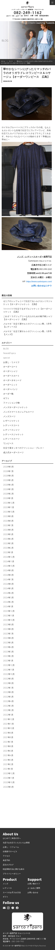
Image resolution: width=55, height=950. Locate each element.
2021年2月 (8, 764)
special (6, 357)
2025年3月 (8, 543)
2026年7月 (8, 471)
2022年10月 (9, 674)
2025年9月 (8, 516)
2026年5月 (8, 480)
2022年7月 (8, 687)
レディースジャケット (13, 434)
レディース (7, 888)
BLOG (6, 348)
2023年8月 (8, 629)
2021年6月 (8, 746)
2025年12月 (8, 502)
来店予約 (6, 860)
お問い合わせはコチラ (41, 286)
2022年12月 (9, 665)
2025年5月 (8, 534)
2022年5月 (8, 696)
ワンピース (8, 443)
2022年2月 (8, 710)
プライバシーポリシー (12, 874)
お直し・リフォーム (11, 847)
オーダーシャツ (10, 371)
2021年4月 (8, 755)
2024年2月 (8, 602)
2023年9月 (8, 624)
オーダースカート (11, 375)
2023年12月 (9, 611)
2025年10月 (8, 511)
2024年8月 (8, 575)
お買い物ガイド (34, 884)
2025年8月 (8, 521)
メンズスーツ (9, 416)
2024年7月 (8, 579)
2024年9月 (8, 570)
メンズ (5, 884)
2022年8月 (8, 683)
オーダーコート (10, 366)
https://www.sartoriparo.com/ (39, 281)
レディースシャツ (11, 430)
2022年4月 (8, 701)
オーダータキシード (12, 380)
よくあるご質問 (34, 888)
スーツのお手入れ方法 (12, 892)
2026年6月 (8, 475)
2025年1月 (8, 552)
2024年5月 (8, 588)
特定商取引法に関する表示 (13, 869)
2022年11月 (8, 669)
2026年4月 (8, 484)
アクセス (6, 856)
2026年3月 (8, 489)
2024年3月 (8, 597)
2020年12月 (9, 773)
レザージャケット (11, 420)
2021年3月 (8, 760)
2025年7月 (8, 525)
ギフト (6, 398)
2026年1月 (8, 498)
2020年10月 (9, 782)
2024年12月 (9, 557)
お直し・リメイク (11, 362)
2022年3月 (8, 705)
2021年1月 (8, 769)
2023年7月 (8, 633)
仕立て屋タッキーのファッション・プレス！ (23, 448)
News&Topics (9, 353)
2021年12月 (8, 719)
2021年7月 (8, 742)
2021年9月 (8, 732)
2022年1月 (8, 714)
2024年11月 (8, 561)
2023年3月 (8, 651)
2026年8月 (8, 466)
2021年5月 (8, 751)
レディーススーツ (11, 439)
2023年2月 (8, 656)
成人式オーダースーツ (13, 452)
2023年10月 (9, 620)
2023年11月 (8, 615)
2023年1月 (8, 660)
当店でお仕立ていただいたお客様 (16, 843)
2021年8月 (8, 737)
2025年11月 (8, 507)
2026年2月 (8, 493)
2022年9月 (8, 678)
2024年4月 (8, 593)
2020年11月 (8, 778)
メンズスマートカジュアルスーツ (18, 412)
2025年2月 (8, 548)
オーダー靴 (8, 393)
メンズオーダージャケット (15, 407)
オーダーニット (10, 384)
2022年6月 (8, 692)
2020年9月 (8, 787)
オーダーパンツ (10, 389)
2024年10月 (9, 566)
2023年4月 (8, 647)
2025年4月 (8, 539)
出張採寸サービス (10, 851)
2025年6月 (8, 529)
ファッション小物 (11, 402)
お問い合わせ (33, 892)
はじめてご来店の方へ (12, 838)
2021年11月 (8, 724)
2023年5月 (8, 642)
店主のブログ (8, 865)
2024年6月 (8, 584)
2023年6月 (8, 638)
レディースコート (11, 425)
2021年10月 (8, 728)
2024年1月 (8, 606)
